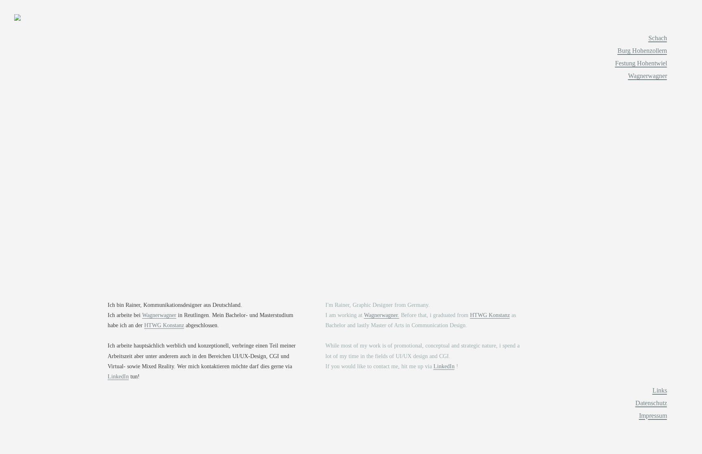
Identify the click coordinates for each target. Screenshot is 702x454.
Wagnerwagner (159, 315)
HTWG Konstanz (164, 325)
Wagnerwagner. (381, 315)
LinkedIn (118, 377)
